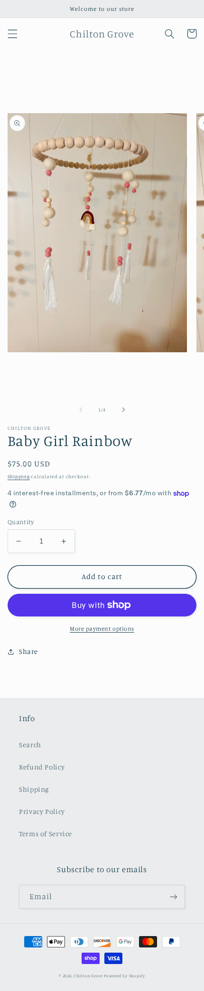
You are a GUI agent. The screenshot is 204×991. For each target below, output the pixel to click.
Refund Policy (42, 767)
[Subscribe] (174, 896)
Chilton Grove (88, 975)
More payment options (102, 628)
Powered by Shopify (124, 975)
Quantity (21, 522)
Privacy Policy (42, 811)
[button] (12, 34)
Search (30, 745)
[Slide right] (123, 409)
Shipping (19, 476)
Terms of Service (45, 834)
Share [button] (28, 651)
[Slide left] (80, 409)
